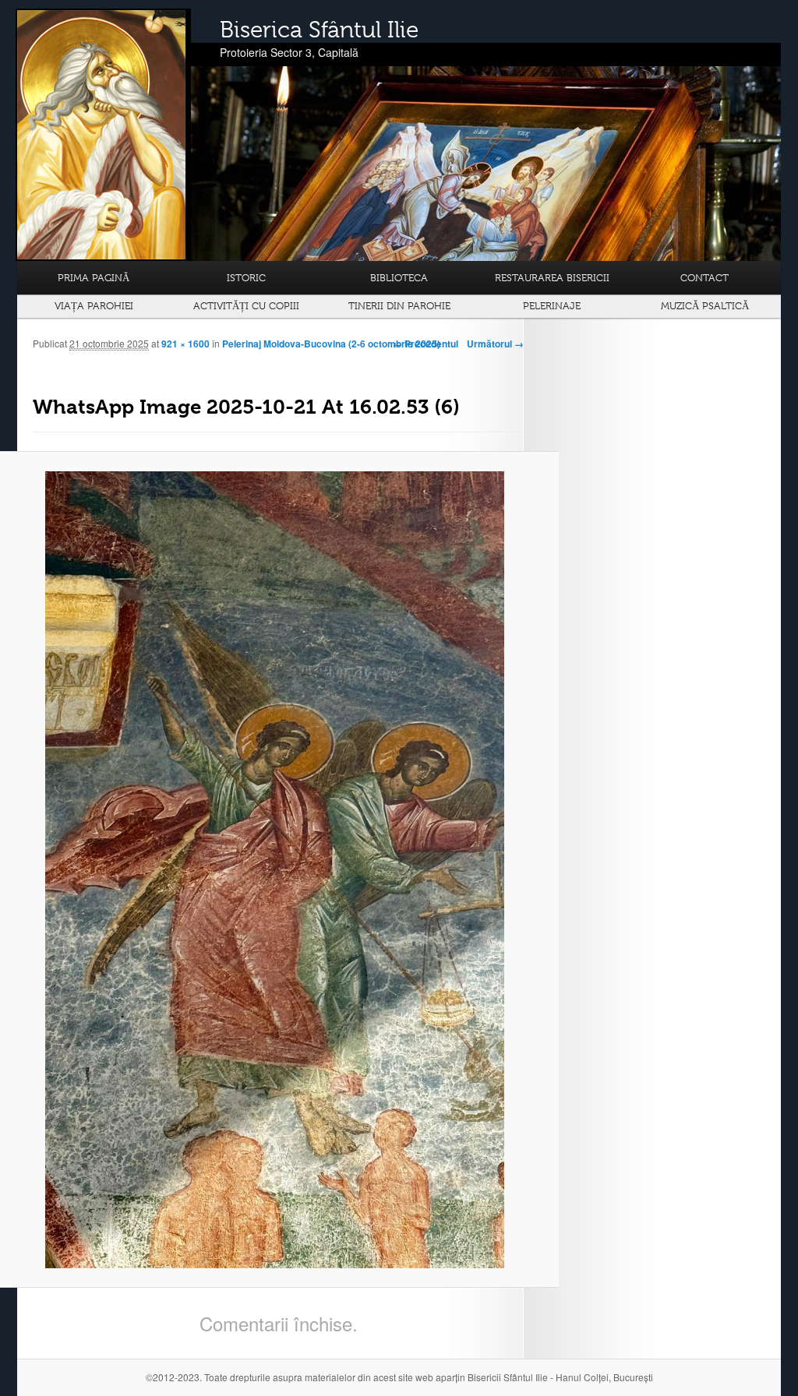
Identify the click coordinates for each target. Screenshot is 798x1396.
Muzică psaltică (705, 306)
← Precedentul (425, 344)
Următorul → (495, 344)
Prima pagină (93, 278)
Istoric (246, 278)
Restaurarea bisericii (552, 278)
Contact (704, 278)
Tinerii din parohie (399, 306)
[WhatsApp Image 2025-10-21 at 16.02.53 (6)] (274, 869)
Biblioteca (399, 278)
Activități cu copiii (246, 306)
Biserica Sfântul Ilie (319, 29)
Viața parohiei (94, 306)
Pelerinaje (552, 306)
